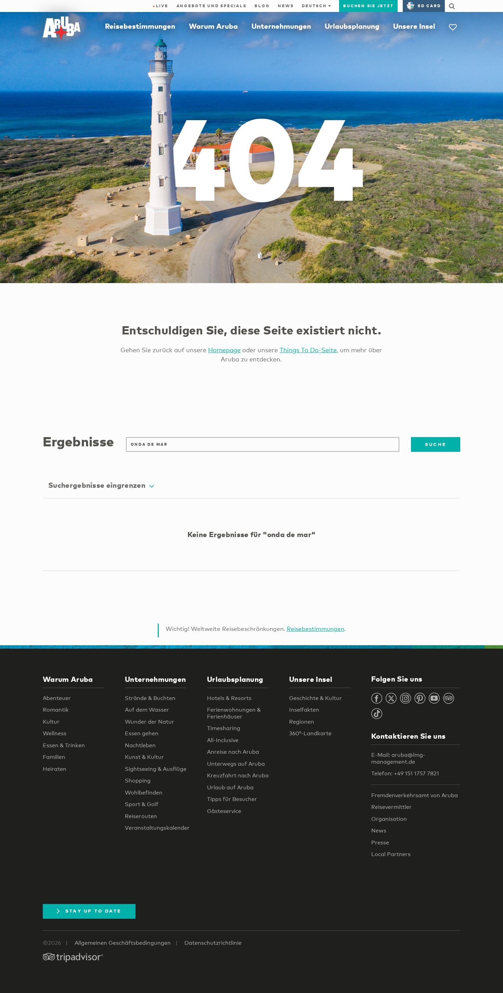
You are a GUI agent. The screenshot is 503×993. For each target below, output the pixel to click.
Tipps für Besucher (232, 799)
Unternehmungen (281, 26)
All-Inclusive (222, 740)
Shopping (138, 780)
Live (160, 5)
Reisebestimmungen (140, 26)
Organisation (389, 819)
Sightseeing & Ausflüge (155, 769)
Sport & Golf (141, 804)
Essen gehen (141, 733)
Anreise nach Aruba (233, 752)
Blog (262, 5)
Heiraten (54, 769)
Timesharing (223, 728)
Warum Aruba (213, 26)
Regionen (301, 721)
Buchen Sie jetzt (368, 5)
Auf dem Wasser (147, 709)
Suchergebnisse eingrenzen (96, 485)
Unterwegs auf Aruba (236, 764)
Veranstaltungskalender (157, 828)
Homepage (224, 350)
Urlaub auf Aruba (230, 787)
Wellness (54, 733)
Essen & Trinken (64, 745)
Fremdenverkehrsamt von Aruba (414, 795)
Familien (54, 757)
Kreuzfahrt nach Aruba (238, 775)
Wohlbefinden (144, 792)
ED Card (429, 5)
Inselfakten (304, 709)
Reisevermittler (391, 807)
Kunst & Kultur (144, 757)
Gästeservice (224, 811)
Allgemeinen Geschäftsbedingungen (123, 943)
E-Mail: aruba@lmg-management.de (398, 758)
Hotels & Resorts (229, 698)
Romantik (56, 709)
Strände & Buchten (150, 698)
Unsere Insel (414, 26)
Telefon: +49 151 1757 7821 (405, 773)
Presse (380, 842)
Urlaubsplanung (352, 26)
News (286, 5)
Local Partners (391, 854)
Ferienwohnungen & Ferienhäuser (234, 713)
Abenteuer (57, 698)
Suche (435, 444)
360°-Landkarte (310, 733)
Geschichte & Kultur (315, 698)
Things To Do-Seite (308, 350)
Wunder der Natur (149, 721)
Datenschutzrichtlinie (213, 943)
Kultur (51, 721)
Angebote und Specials (212, 5)
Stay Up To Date (93, 911)
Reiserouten (141, 816)
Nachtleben (140, 745)
